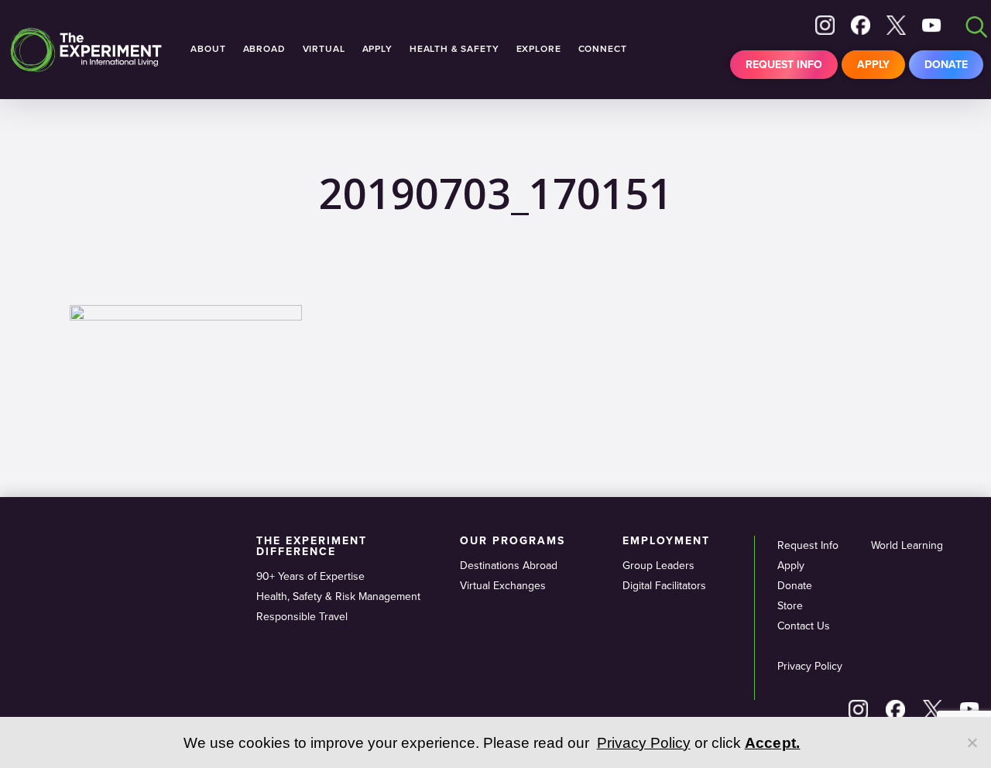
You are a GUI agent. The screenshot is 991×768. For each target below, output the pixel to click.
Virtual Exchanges (503, 585)
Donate (946, 64)
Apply (873, 64)
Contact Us (803, 626)
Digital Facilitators (664, 585)
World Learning (907, 545)
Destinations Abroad (508, 565)
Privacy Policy (809, 666)
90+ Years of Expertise (310, 576)
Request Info (784, 64)
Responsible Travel (302, 616)
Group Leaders (658, 565)
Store (790, 605)
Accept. (773, 743)
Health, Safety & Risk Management (338, 596)
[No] (971, 742)
